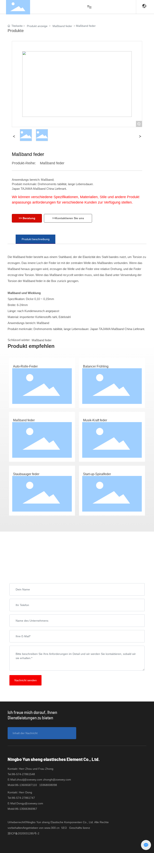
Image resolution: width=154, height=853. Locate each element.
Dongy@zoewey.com (29, 803)
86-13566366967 (26, 808)
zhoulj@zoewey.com (29, 779)
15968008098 (48, 785)
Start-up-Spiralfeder (97, 474)
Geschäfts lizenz (79, 827)
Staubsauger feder (26, 474)
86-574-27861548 (23, 774)
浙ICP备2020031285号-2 (23, 833)
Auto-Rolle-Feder (25, 366)
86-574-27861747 (23, 797)
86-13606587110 (26, 785)
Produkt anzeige (37, 26)
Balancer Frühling (95, 366)
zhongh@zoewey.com (57, 779)
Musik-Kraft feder (95, 420)
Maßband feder (62, 26)
